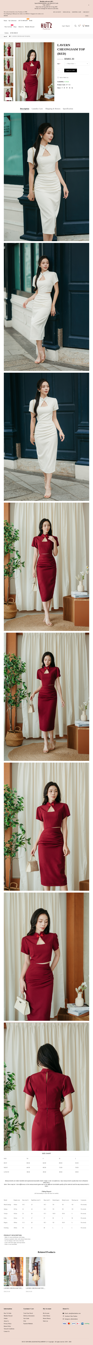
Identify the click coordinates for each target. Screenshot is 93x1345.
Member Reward (8, 1316)
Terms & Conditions (9, 1328)
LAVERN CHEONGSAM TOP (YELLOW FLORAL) (35, 1288)
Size (58, 63)
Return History (47, 1318)
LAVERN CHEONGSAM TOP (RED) (21, 36)
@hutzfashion (74, 1319)
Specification (68, 109)
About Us (6, 1321)
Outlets (5, 1318)
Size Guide (26, 1318)
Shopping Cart (76, 12)
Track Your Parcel (28, 1313)
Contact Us (6, 1331)
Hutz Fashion (73, 1316)
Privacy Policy (7, 1323)
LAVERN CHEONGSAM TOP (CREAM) (13, 1288)
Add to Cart (70, 70)
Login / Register (66, 26)
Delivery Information (28, 1316)
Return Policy (7, 1326)
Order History (46, 1316)
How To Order (7, 1313)
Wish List (45, 1321)
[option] (8, 49)
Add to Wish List (63, 77)
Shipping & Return (52, 109)
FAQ (24, 1321)
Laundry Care (37, 109)
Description (24, 109)
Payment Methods (28, 1323)
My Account (57, 12)
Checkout (86, 12)
